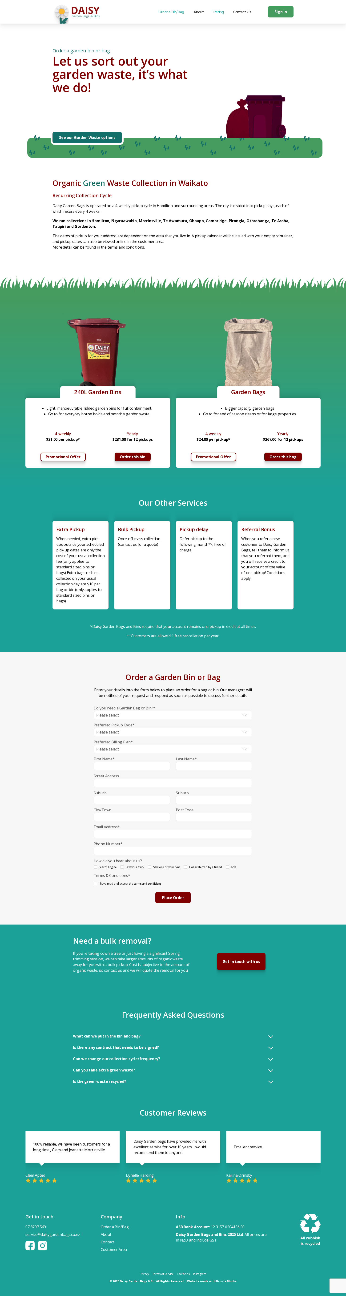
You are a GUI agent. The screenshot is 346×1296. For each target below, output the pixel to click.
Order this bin (132, 456)
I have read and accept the (130, 884)
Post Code (184, 810)
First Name (104, 759)
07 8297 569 (35, 1226)
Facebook (183, 1274)
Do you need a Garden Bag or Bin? (124, 708)
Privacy (144, 1274)
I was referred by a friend (205, 867)
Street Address (106, 776)
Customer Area (114, 1249)
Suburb (100, 793)
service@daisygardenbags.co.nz (52, 1234)
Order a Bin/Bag (171, 12)
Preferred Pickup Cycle (114, 725)
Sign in (280, 11)
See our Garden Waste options (87, 137)
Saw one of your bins (166, 867)
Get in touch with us (241, 961)
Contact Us (242, 12)
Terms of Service (163, 1274)
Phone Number (108, 844)
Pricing (218, 12)
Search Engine (108, 867)
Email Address (107, 827)
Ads (233, 867)
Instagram (199, 1274)
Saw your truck (135, 867)
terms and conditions (147, 884)
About (198, 12)
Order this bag (283, 456)
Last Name (186, 759)
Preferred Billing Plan (113, 742)
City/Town (103, 810)
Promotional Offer (63, 456)
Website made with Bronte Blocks (212, 1281)
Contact (107, 1242)
